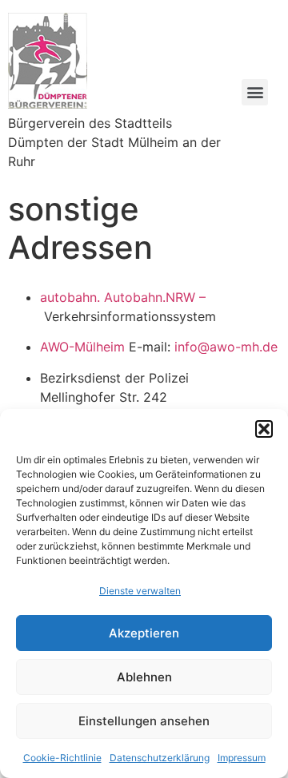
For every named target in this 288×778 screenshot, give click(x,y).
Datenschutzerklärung (160, 758)
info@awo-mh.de (226, 347)
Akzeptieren (144, 633)
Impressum (242, 758)
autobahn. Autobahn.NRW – (123, 297)
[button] (264, 429)
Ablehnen (144, 677)
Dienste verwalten (140, 591)
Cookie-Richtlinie (62, 758)
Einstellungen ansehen (144, 720)
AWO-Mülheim (82, 347)
